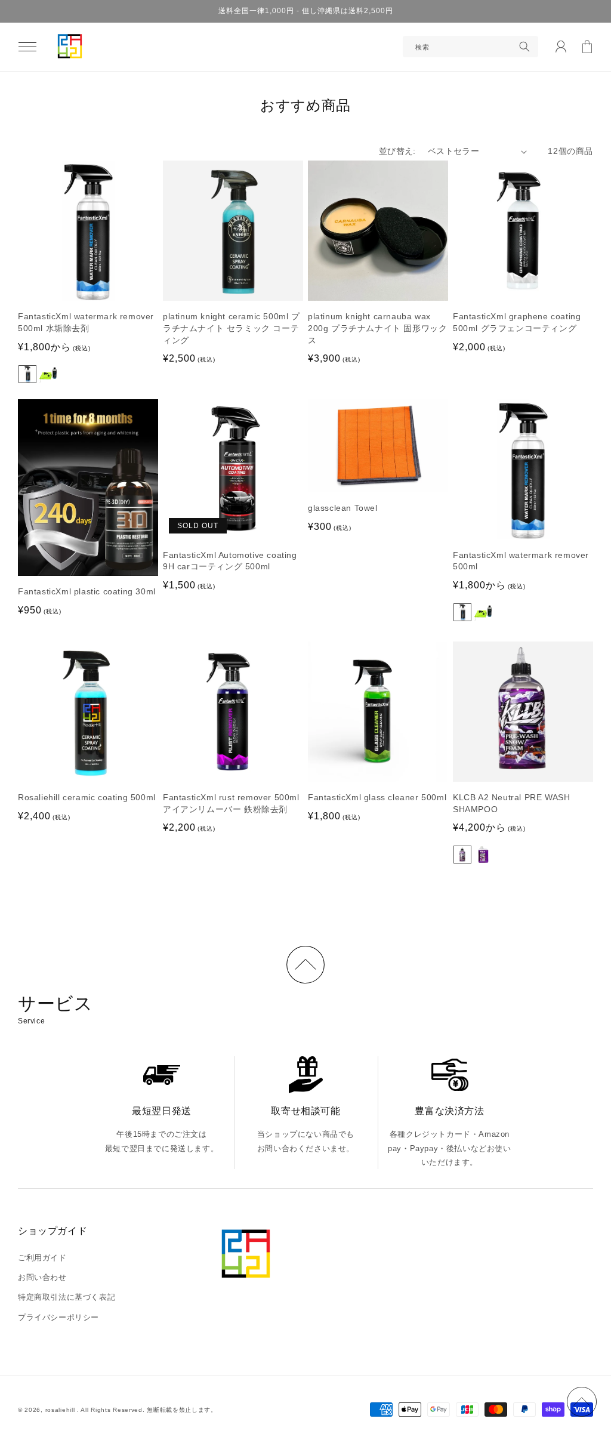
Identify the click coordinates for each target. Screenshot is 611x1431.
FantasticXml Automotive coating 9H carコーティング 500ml (230, 561)
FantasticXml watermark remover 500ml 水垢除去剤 (86, 322)
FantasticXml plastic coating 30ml (87, 591)
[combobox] (470, 46)
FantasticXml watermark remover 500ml (521, 561)
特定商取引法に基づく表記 (66, 1297)
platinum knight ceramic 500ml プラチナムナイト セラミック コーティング (231, 328)
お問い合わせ (42, 1277)
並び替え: (397, 151)
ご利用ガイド (42, 1257)
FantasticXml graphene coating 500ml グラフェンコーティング (517, 322)
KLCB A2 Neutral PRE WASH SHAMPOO (511, 803)
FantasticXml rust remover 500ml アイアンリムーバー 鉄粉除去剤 (231, 803)
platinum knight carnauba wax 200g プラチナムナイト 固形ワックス (377, 328)
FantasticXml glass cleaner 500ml (377, 797)
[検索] (524, 46)
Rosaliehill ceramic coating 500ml (87, 797)
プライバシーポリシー (58, 1317)
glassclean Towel (343, 508)
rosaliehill (61, 1410)
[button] (27, 46)
